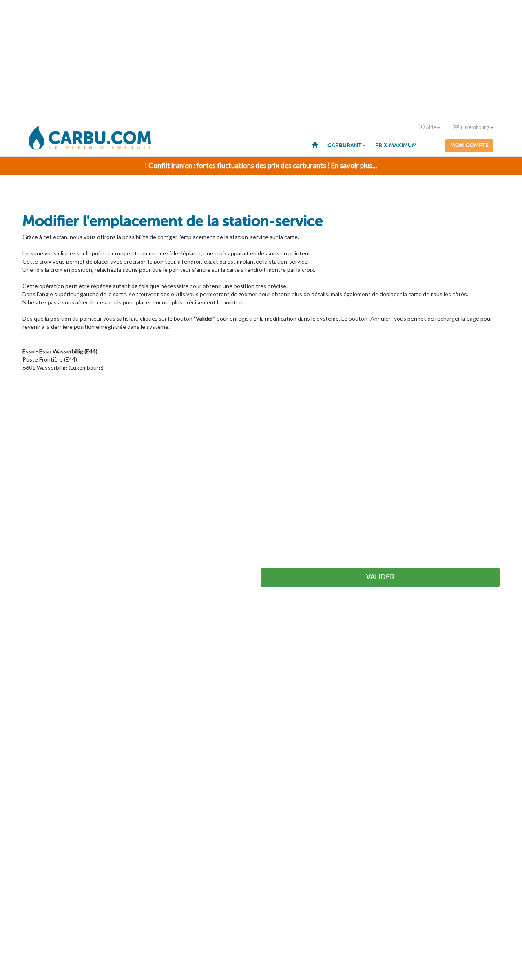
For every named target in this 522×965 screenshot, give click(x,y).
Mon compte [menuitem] (469, 145)
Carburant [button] (344, 145)
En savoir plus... (354, 165)
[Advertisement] (261, 59)
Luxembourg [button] (474, 127)
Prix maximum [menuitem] (396, 145)
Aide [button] (431, 127)
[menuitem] (315, 144)
